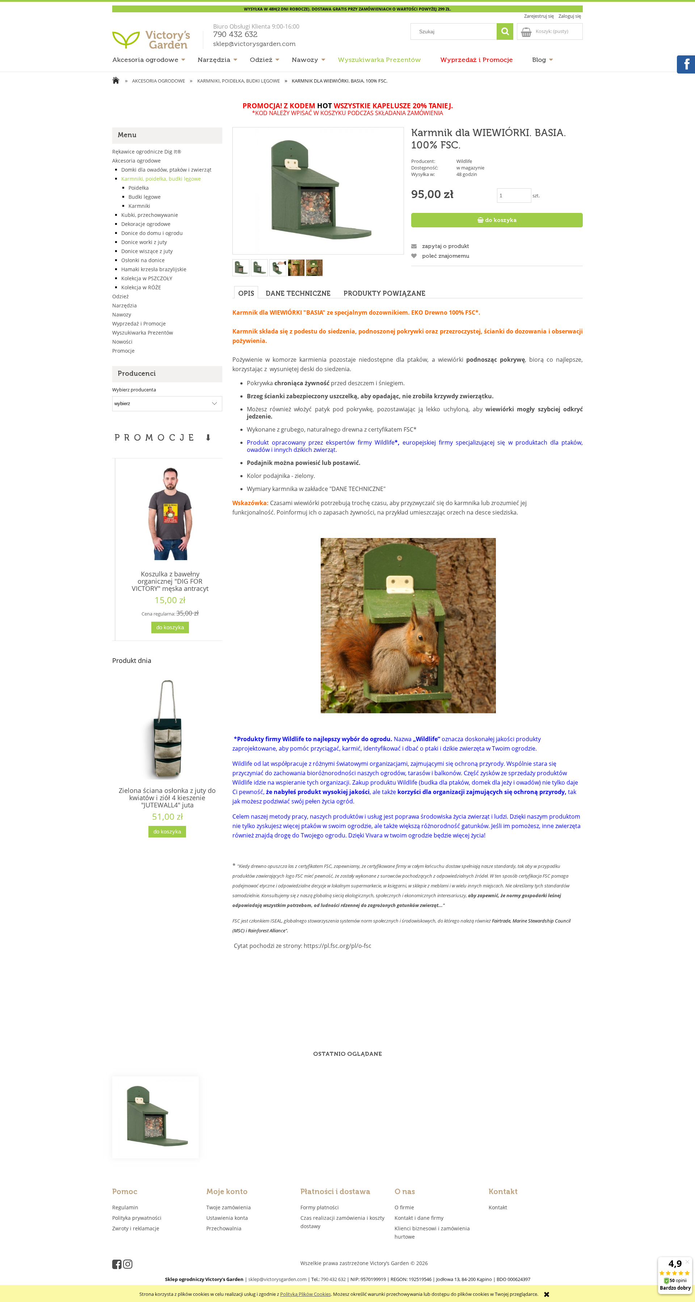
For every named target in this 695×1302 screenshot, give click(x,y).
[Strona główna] (159, 42)
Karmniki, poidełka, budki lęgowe (161, 178)
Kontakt (498, 1207)
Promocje (123, 350)
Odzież (120, 296)
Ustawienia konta (227, 1217)
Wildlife (464, 161)
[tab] (246, 292)
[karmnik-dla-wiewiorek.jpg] (241, 268)
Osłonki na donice (143, 260)
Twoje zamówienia (228, 1207)
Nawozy (121, 314)
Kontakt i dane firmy (419, 1217)
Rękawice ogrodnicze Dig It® (146, 151)
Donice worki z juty (144, 242)
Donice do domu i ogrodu (152, 233)
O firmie (404, 1207)
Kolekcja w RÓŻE (141, 287)
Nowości (122, 341)
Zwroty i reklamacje (135, 1228)
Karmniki (139, 205)
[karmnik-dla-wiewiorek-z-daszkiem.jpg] (278, 268)
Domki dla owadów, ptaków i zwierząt (166, 169)
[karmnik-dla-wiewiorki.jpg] (259, 268)
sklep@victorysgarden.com (254, 44)
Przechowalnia (223, 1228)
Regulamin (125, 1207)
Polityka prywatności (136, 1217)
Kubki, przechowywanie (149, 214)
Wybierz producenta (134, 389)
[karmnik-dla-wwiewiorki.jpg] (314, 268)
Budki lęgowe (145, 196)
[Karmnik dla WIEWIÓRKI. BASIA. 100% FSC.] (155, 1117)
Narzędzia (124, 305)
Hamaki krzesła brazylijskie (153, 269)
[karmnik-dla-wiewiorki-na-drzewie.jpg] (296, 268)
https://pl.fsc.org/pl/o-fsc (337, 946)
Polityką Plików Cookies (305, 1294)
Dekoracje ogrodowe (145, 223)
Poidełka (139, 187)
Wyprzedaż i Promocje (139, 323)
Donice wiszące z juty (147, 251)
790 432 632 (235, 35)
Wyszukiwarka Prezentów (142, 332)
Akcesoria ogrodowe (136, 160)
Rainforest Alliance (266, 930)
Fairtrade (501, 920)
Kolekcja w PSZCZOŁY (146, 278)
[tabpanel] (407, 667)
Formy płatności (319, 1207)
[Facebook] (685, 63)
